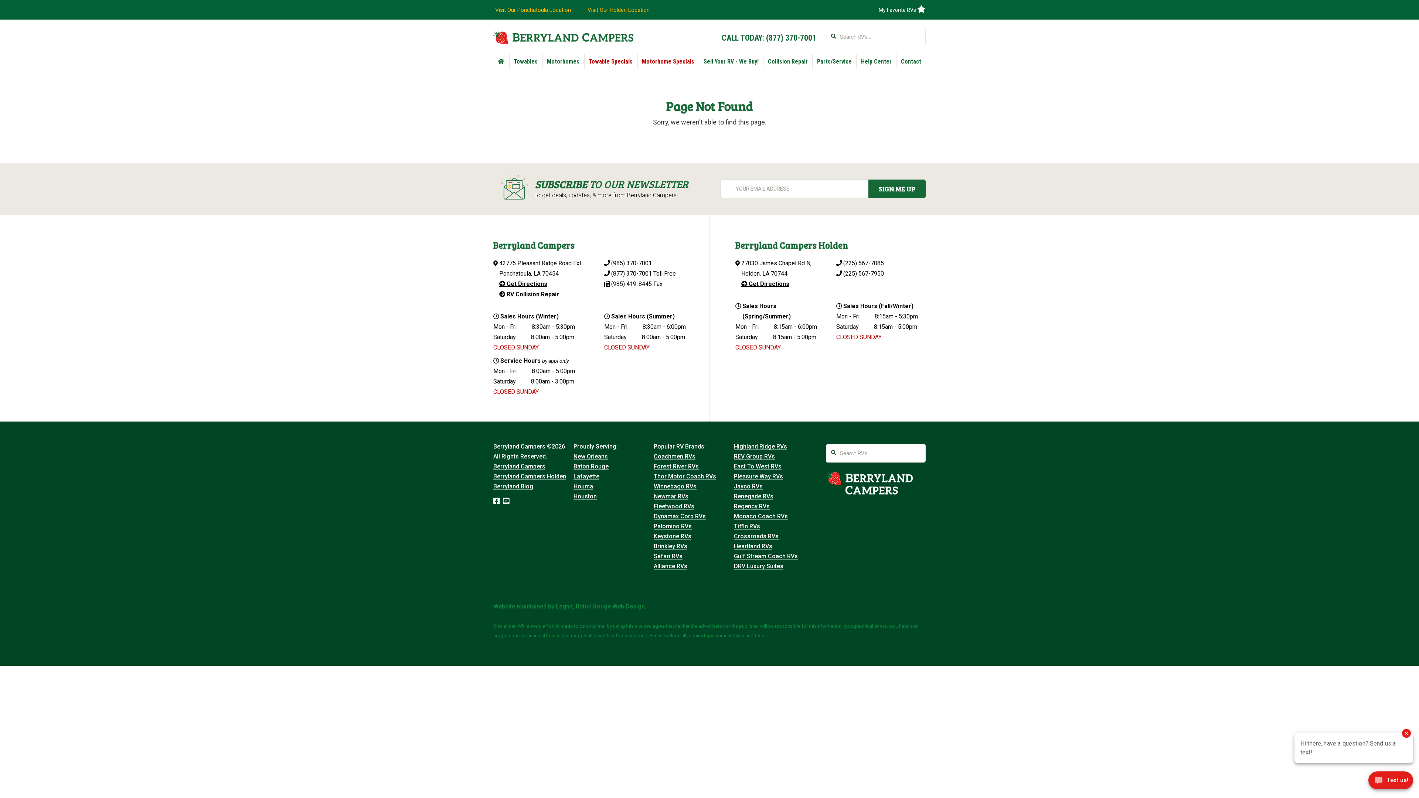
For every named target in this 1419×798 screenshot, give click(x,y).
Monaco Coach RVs (761, 516)
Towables (526, 61)
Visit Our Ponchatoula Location (533, 10)
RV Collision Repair (532, 294)
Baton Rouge (591, 466)
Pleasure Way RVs (758, 476)
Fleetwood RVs (674, 506)
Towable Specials (611, 61)
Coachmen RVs (674, 456)
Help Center (876, 61)
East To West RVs (758, 466)
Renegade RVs (753, 496)
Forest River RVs (676, 466)
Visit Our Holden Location (619, 10)
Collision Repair (788, 61)
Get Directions (526, 283)
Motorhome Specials (668, 61)
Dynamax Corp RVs (680, 516)
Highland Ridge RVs (760, 446)
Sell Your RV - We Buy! (731, 61)
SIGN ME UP (897, 188)
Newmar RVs (671, 496)
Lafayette (586, 476)
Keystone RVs (672, 536)
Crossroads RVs (756, 536)
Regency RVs (752, 506)
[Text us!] (1390, 782)
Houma (583, 486)
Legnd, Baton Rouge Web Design (600, 606)
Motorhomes (563, 61)
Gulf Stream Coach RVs (766, 556)
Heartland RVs (753, 546)
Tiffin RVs (747, 526)
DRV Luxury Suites (758, 566)
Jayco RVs (748, 486)
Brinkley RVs (670, 546)
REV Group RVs (754, 456)
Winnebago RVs (675, 486)
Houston (585, 496)
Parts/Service (834, 61)
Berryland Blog (513, 486)
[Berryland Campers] (563, 37)
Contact (911, 61)
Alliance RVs (670, 566)
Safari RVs (668, 556)
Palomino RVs (673, 526)
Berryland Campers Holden (529, 476)
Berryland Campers (519, 466)
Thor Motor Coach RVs (685, 476)
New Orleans (591, 456)
